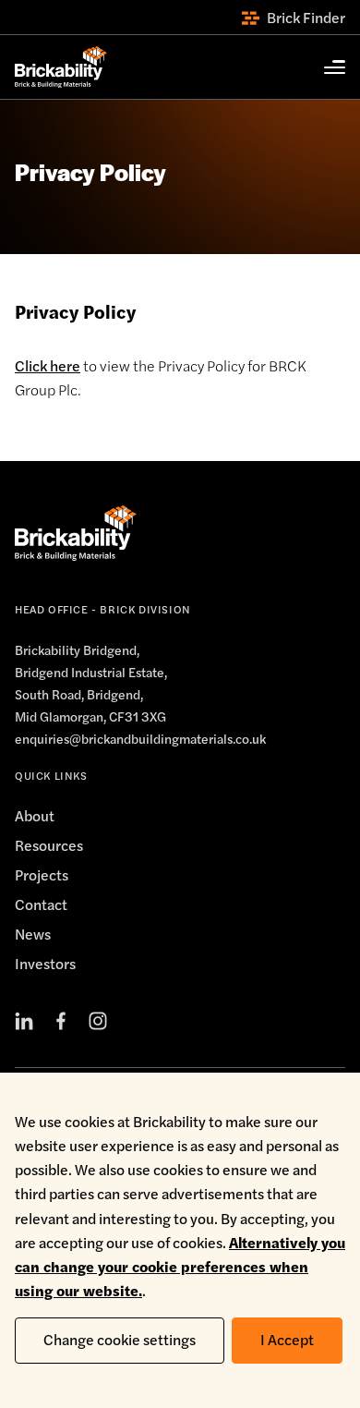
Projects (41, 874)
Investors (45, 963)
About (34, 815)
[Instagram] (98, 1021)
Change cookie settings (119, 1339)
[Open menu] (325, 67)
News (33, 933)
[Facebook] (61, 1021)
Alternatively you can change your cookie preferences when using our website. (180, 1266)
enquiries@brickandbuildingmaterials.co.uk (140, 738)
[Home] (61, 67)
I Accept (287, 1339)
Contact (41, 904)
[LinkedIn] (24, 1021)
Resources (49, 845)
